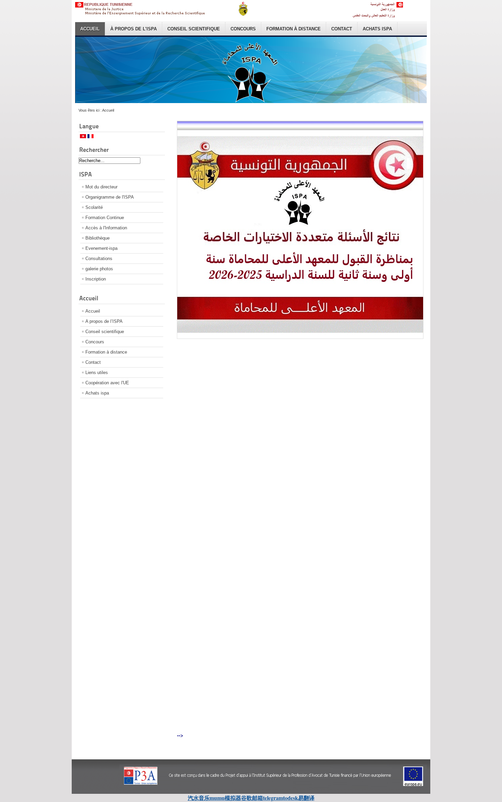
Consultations (98, 258)
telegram (273, 798)
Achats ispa (377, 28)
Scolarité (94, 207)
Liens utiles (96, 372)
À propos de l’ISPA (133, 28)
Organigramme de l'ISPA (109, 197)
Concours (243, 28)
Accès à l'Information (106, 227)
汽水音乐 (199, 798)
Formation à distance (293, 28)
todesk (290, 798)
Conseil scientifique (193, 28)
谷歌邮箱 (252, 798)
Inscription (95, 279)
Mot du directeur (101, 186)
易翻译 (306, 798)
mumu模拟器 (225, 798)
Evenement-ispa (101, 248)
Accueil (90, 28)
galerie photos (99, 268)
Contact (341, 28)
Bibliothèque (97, 238)
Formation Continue (104, 217)
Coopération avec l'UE (107, 382)
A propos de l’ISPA (104, 321)
